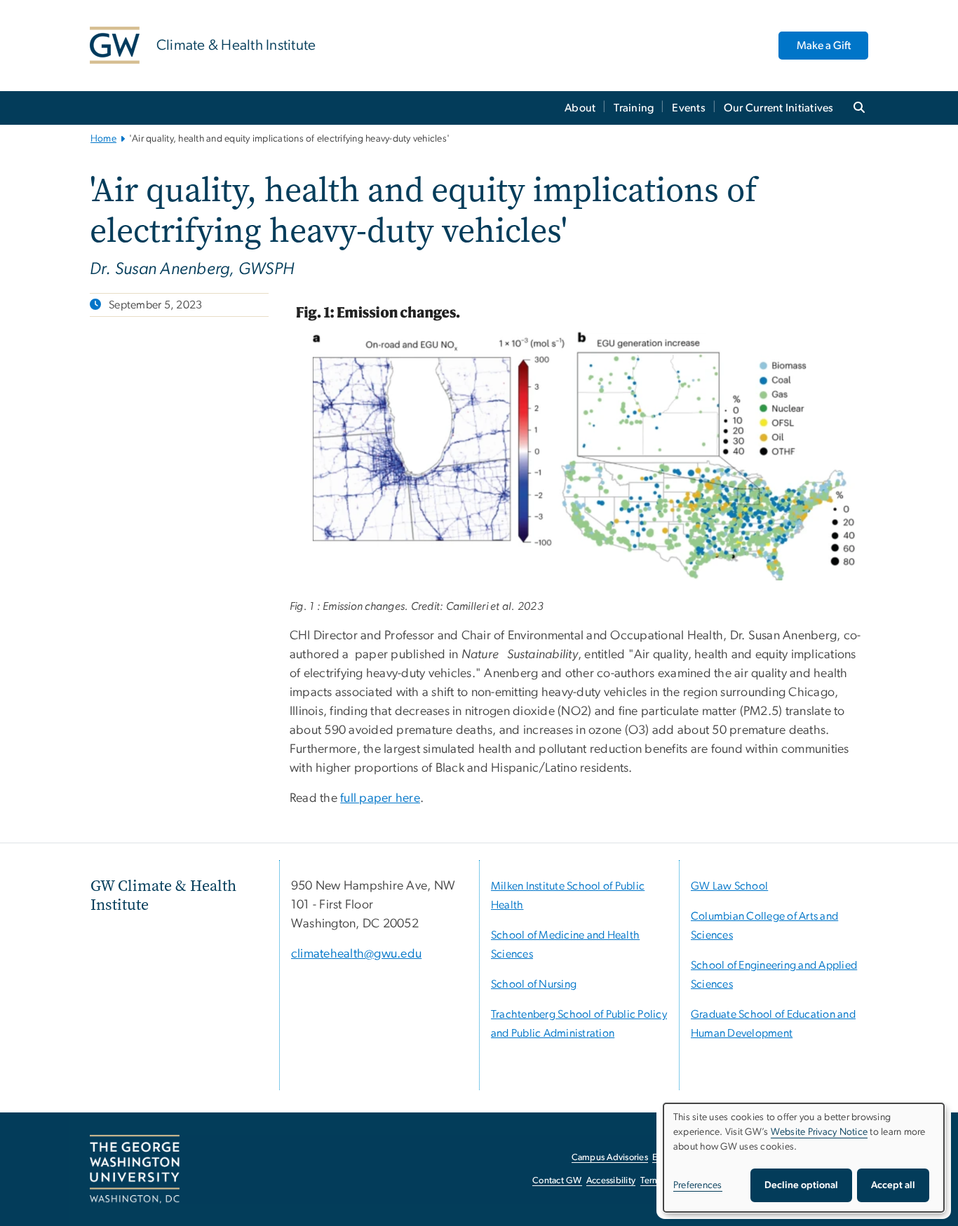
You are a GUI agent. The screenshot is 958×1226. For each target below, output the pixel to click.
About (580, 108)
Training (634, 108)
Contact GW (557, 1180)
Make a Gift (824, 45)
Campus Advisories (610, 1157)
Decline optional (801, 1185)
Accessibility (610, 1180)
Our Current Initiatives (779, 108)
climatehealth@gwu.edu (356, 954)
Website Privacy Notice (819, 1132)
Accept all (893, 1185)
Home (103, 139)
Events (689, 108)
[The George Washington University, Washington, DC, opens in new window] (135, 1169)
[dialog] (803, 1157)
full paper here (380, 798)
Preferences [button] (697, 1185)
